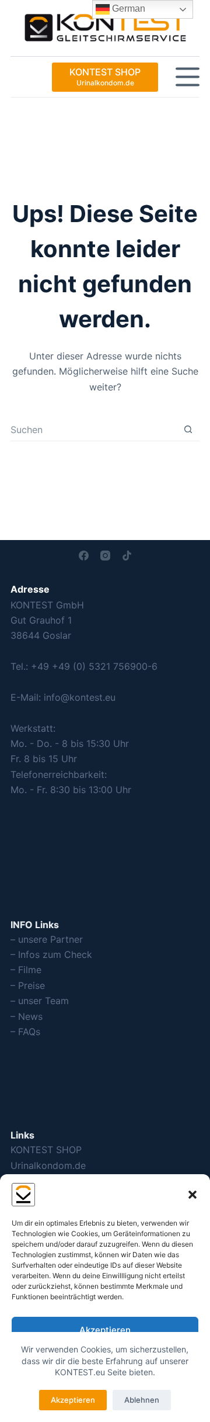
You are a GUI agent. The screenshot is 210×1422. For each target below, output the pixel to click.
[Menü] (188, 77)
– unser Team (39, 1000)
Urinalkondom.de (48, 1165)
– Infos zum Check (51, 954)
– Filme (25, 969)
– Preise (27, 985)
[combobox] (93, 429)
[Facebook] (84, 556)
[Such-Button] (188, 429)
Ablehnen (141, 1399)
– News (26, 1016)
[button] (192, 1194)
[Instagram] (105, 556)
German (127, 8)
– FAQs (25, 1031)
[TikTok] (127, 556)
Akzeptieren (105, 1329)
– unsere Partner (46, 939)
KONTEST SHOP (46, 1149)
